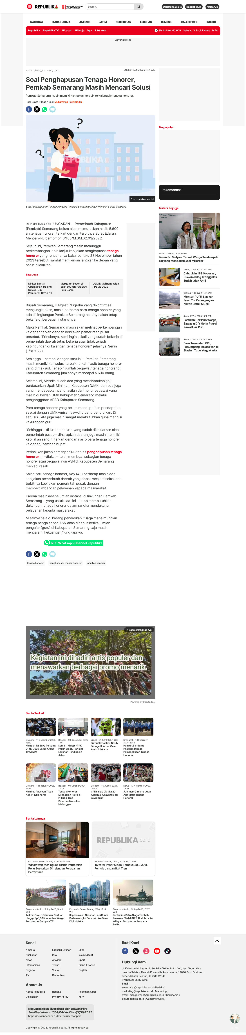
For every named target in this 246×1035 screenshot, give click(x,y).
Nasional (36, 21)
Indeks (211, 21)
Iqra (54, 954)
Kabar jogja (61, 21)
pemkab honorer (96, 562)
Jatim (103, 21)
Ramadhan (58, 975)
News (29, 959)
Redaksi (57, 991)
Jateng (84, 21)
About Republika (35, 991)
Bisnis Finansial (87, 964)
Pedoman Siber (87, 991)
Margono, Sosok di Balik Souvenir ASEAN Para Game (74, 286)
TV (27, 975)
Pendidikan (123, 21)
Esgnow (30, 970)
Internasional (33, 964)
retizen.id (212, 6)
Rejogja (39, 70)
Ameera (30, 949)
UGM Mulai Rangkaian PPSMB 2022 (106, 285)
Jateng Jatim (53, 70)
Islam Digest (86, 954)
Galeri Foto (189, 21)
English (83, 970)
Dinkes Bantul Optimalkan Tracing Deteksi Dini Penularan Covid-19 (40, 288)
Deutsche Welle (172, 6)
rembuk (166, 21)
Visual (55, 970)
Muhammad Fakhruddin (68, 101)
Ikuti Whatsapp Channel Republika (76, 543)
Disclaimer (32, 996)
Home (29, 70)
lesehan (146, 21)
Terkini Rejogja (168, 208)
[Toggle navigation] (29, 6)
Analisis (56, 959)
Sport (82, 959)
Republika (34, 30)
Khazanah (31, 954)
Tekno (55, 964)
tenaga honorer (35, 562)
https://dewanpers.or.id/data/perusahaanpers (54, 1016)
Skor (81, 949)
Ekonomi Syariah (61, 949)
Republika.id (193, 6)
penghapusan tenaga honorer (66, 562)
